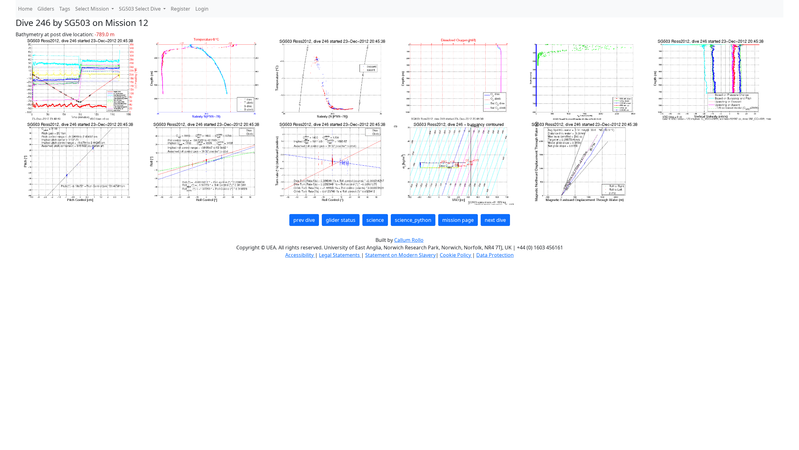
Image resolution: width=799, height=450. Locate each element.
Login (201, 8)
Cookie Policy (456, 255)
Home (25, 8)
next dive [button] (495, 220)
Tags (64, 8)
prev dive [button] (304, 220)
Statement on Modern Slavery (400, 255)
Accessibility (300, 255)
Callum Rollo (409, 240)
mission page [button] (458, 220)
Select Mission (92, 8)
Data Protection (495, 255)
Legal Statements (340, 255)
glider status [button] (340, 220)
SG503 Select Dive (140, 8)
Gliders (45, 8)
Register (180, 8)
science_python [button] (413, 220)
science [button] (375, 220)
